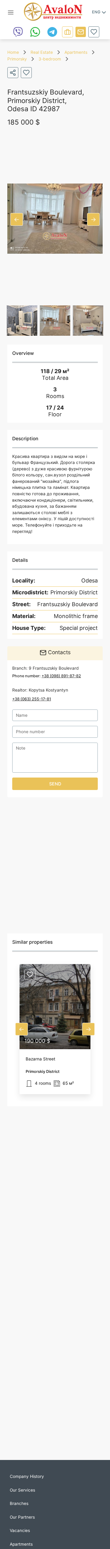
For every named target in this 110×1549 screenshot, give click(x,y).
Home (13, 52)
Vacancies (20, 1530)
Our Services (22, 1490)
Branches (19, 1503)
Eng (96, 12)
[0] (93, 31)
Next (93, 219)
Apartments (75, 52)
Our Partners (22, 1517)
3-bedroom (49, 59)
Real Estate (42, 52)
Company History (27, 1476)
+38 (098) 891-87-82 (61, 676)
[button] (55, 1029)
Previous (16, 219)
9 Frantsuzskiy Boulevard (54, 668)
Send (55, 783)
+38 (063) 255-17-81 (31, 699)
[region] (55, 865)
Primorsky (17, 59)
